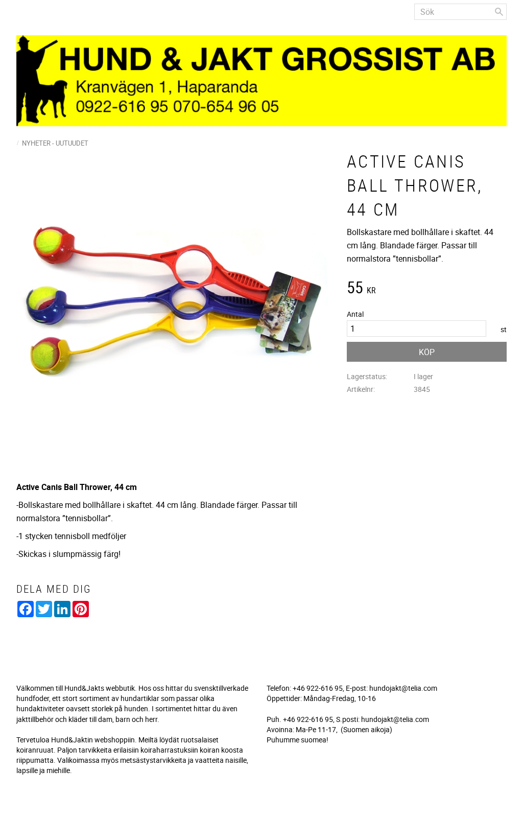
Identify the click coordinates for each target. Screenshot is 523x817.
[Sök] (499, 11)
